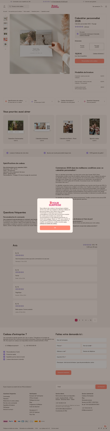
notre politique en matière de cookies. (53, 222)
